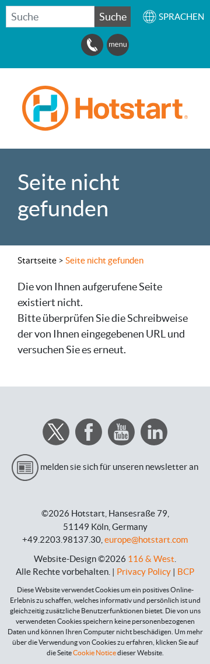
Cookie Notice (94, 652)
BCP (185, 572)
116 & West (151, 559)
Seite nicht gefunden (104, 260)
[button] (173, 16)
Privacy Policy (144, 572)
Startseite (37, 260)
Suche (113, 16)
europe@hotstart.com (146, 539)
